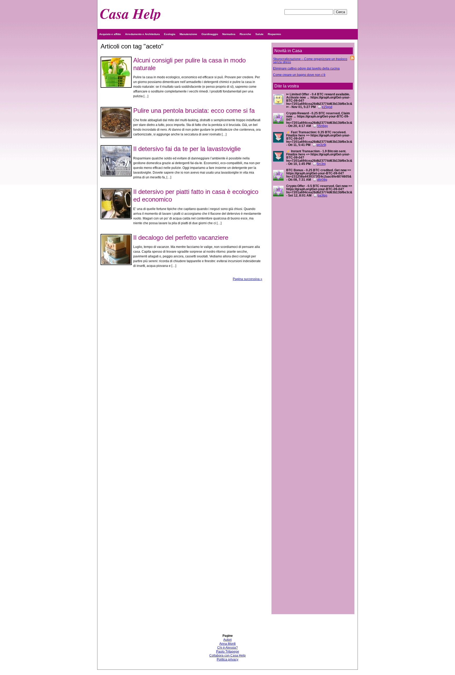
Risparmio (274, 34)
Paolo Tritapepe (227, 651)
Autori (227, 640)
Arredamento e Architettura (142, 34)
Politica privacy (227, 659)
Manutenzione (188, 34)
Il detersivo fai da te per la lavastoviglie (187, 148)
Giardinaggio (209, 34)
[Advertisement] (313, 399)
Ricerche (245, 34)
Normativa (228, 34)
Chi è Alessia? (227, 647)
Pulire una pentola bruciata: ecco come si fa (194, 110)
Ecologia (169, 34)
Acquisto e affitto (110, 34)
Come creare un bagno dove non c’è (299, 75)
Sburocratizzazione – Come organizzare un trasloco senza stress (310, 60)
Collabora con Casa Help (227, 655)
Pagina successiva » (247, 279)
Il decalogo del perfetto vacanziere (180, 237)
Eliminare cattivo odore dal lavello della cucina (306, 68)
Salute (259, 34)
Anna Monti (227, 643)
